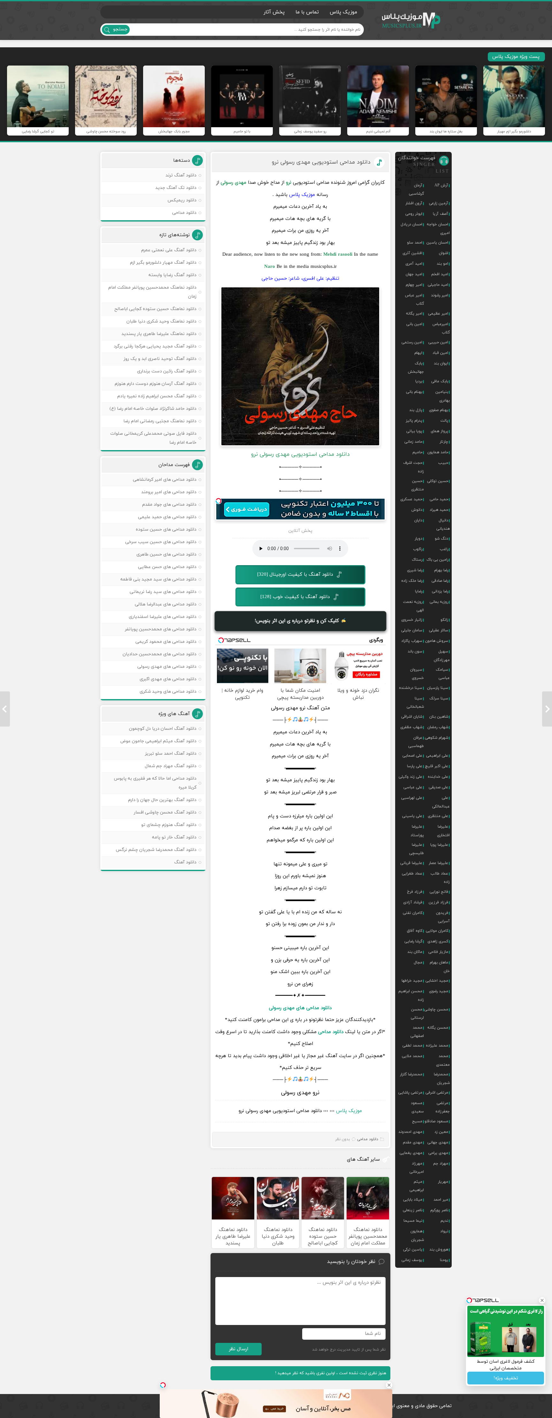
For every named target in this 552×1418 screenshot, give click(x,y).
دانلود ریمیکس (181, 200)
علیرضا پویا (439, 844)
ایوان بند (441, 363)
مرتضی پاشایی (410, 1092)
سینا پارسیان (437, 687)
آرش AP (441, 185)
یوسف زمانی (412, 1260)
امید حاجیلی (438, 284)
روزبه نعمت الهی (413, 606)
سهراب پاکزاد (411, 640)
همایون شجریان (417, 1235)
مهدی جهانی (437, 1142)
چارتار (444, 441)
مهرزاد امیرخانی (417, 1167)
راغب (444, 549)
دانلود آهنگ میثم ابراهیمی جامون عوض (158, 741)
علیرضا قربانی (411, 863)
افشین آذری (412, 253)
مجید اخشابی (436, 980)
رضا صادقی (440, 580)
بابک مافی (439, 381)
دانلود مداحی (330, 1032)
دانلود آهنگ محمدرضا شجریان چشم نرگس (156, 850)
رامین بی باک (437, 559)
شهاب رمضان (437, 727)
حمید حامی (439, 499)
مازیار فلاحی (438, 951)
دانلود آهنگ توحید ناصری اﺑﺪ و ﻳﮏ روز (160, 359)
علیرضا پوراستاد (417, 831)
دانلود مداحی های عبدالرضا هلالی (165, 604)
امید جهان (414, 274)
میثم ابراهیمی (417, 1186)
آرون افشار (413, 203)
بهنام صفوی (438, 410)
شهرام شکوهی (436, 737)
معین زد (441, 1131)
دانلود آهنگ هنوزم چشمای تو (168, 825)
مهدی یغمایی (411, 1153)
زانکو (444, 619)
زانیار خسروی (411, 619)
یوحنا (444, 1260)
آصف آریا (440, 213)
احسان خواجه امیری (438, 228)
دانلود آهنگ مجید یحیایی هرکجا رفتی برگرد (155, 346)
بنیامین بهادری (442, 396)
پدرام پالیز (414, 420)
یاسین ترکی (412, 1249)
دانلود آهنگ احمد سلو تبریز (170, 754)
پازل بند (415, 410)
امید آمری (413, 263)
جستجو (120, 29)
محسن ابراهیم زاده (411, 995)
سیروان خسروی (417, 674)
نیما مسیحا (412, 1220)
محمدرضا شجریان (442, 1078)
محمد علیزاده (437, 1045)
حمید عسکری (411, 499)
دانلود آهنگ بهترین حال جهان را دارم (162, 800)
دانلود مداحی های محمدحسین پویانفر (160, 629)
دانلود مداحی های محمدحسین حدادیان (159, 654)
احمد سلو (414, 242)
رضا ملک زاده (411, 580)
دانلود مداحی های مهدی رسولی (166, 667)
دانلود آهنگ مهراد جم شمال (170, 766)
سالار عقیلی (438, 630)
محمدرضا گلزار (411, 1074)
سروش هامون (436, 640)
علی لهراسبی (411, 797)
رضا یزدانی (440, 591)
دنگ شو (441, 538)
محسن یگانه (437, 1027)
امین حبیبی (438, 342)
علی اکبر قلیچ (436, 766)
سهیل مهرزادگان (442, 655)
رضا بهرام (441, 570)
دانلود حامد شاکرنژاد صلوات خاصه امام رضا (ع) (153, 409)
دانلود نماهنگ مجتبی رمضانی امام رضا (159, 421)
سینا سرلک (438, 698)
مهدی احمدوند (410, 1131)
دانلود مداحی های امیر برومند (168, 492)
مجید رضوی (438, 991)
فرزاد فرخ (414, 891)
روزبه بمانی (439, 601)
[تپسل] (218, 501)
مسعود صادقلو (436, 1121)
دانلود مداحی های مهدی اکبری (168, 679)
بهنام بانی (414, 391)
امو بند (442, 263)
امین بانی (414, 324)
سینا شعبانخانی (415, 702)
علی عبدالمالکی (441, 802)
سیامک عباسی (443, 674)
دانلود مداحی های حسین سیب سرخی (160, 542)
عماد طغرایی (412, 873)
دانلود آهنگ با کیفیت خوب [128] (295, 597)
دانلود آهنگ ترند (180, 175)
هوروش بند (438, 1249)
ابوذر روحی (413, 213)
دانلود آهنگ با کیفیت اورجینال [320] (295, 574)
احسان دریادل (411, 224)
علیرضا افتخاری (443, 831)
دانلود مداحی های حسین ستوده (166, 529)
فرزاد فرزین (438, 902)
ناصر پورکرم (439, 1210)
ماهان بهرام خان (440, 966)
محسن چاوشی (436, 1009)
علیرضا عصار (438, 863)
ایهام (418, 352)
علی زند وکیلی (410, 776)
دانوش (416, 509)
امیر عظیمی (438, 313)
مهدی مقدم (412, 1142)
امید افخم (439, 274)
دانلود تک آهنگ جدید (175, 188)
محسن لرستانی (417, 1013)
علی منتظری (438, 816)
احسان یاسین (437, 242)
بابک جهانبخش (416, 367)
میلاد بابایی (412, 1199)
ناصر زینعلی (412, 1210)
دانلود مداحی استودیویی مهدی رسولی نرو (321, 162)
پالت (444, 420)
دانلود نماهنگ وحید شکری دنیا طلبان (161, 321)
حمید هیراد (439, 509)
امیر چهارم (414, 284)
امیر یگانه (414, 313)
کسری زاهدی (437, 941)
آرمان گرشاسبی (416, 189)
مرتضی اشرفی (436, 1092)
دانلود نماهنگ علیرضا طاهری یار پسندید (158, 334)
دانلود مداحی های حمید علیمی (167, 517)
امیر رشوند (439, 295)
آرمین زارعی (438, 203)
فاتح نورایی (439, 891)
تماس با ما (307, 12)
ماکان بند (414, 951)
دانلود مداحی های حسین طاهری (166, 554)
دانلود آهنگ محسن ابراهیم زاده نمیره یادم (156, 396)
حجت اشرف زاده (413, 467)
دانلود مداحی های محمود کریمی (165, 642)
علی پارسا (414, 766)
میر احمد (440, 1199)
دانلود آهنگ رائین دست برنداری (166, 371)
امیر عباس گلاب (414, 299)
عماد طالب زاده (440, 877)
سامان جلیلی (411, 630)
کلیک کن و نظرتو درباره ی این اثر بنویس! (298, 621)
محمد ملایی (412, 1056)
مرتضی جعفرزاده (442, 1107)
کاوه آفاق (414, 930)
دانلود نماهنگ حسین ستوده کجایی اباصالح (155, 309)
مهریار (443, 1181)
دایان (418, 520)
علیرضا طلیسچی (416, 849)
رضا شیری (414, 570)
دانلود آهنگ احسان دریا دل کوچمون (162, 729)
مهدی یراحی (438, 1153)
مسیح (417, 1121)
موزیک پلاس (411, 20)
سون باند (415, 651)
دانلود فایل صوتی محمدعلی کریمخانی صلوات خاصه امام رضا (153, 438)
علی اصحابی (412, 755)
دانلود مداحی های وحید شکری (168, 692)
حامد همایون (437, 452)
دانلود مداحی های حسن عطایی (167, 567)
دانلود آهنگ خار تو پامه (174, 837)
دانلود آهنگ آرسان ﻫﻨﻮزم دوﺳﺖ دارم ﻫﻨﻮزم (155, 384)
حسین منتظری (417, 485)
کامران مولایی (437, 930)
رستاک (417, 559)
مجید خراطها (412, 980)
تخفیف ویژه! (506, 1378)
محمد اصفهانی (417, 1032)
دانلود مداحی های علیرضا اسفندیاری (162, 617)
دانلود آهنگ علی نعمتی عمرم (168, 250)
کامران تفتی (412, 912)
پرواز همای (439, 431)
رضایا (418, 591)
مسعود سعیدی (417, 1107)
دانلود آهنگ (185, 862)
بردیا (418, 381)
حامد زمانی (413, 441)
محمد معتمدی (443, 1060)
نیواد (444, 1231)
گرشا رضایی (413, 941)
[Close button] (389, 1385)
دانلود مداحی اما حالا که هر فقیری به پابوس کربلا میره (155, 783)
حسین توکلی (437, 481)
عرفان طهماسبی (416, 742)
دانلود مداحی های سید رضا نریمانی (163, 592)
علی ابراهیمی (437, 755)
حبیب (443, 462)
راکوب (417, 549)
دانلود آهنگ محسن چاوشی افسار (165, 812)
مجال (418, 962)
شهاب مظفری (411, 727)
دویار (418, 538)
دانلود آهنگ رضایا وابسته (172, 275)
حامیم (417, 452)
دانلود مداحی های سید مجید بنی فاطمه (158, 579)
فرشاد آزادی (412, 902)
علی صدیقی (438, 787)
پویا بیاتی (414, 431)
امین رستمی (412, 342)
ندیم (444, 1220)
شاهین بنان (438, 716)
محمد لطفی (412, 1045)
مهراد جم (440, 1163)
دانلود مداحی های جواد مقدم (169, 505)
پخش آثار (274, 12)
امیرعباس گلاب (441, 328)
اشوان (443, 253)
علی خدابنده (438, 776)
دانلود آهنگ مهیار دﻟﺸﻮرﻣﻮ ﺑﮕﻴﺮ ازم (163, 263)
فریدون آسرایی (443, 917)
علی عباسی (412, 787)
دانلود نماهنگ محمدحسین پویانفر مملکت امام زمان (152, 292)
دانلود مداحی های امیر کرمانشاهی (164, 480)
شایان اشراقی (411, 716)
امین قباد (440, 352)
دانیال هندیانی (443, 524)
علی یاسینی (412, 816)
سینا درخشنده (410, 687)
